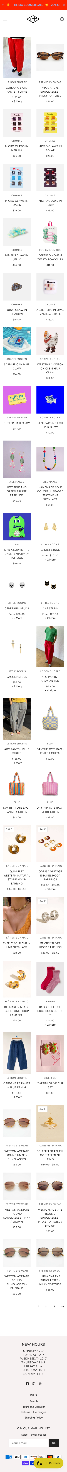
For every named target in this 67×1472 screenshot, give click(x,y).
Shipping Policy (33, 1417)
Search (33, 1401)
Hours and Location (33, 1406)
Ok (54, 1443)
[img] (27, 1383)
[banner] (33, 18)
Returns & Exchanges (33, 1412)
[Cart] (62, 19)
